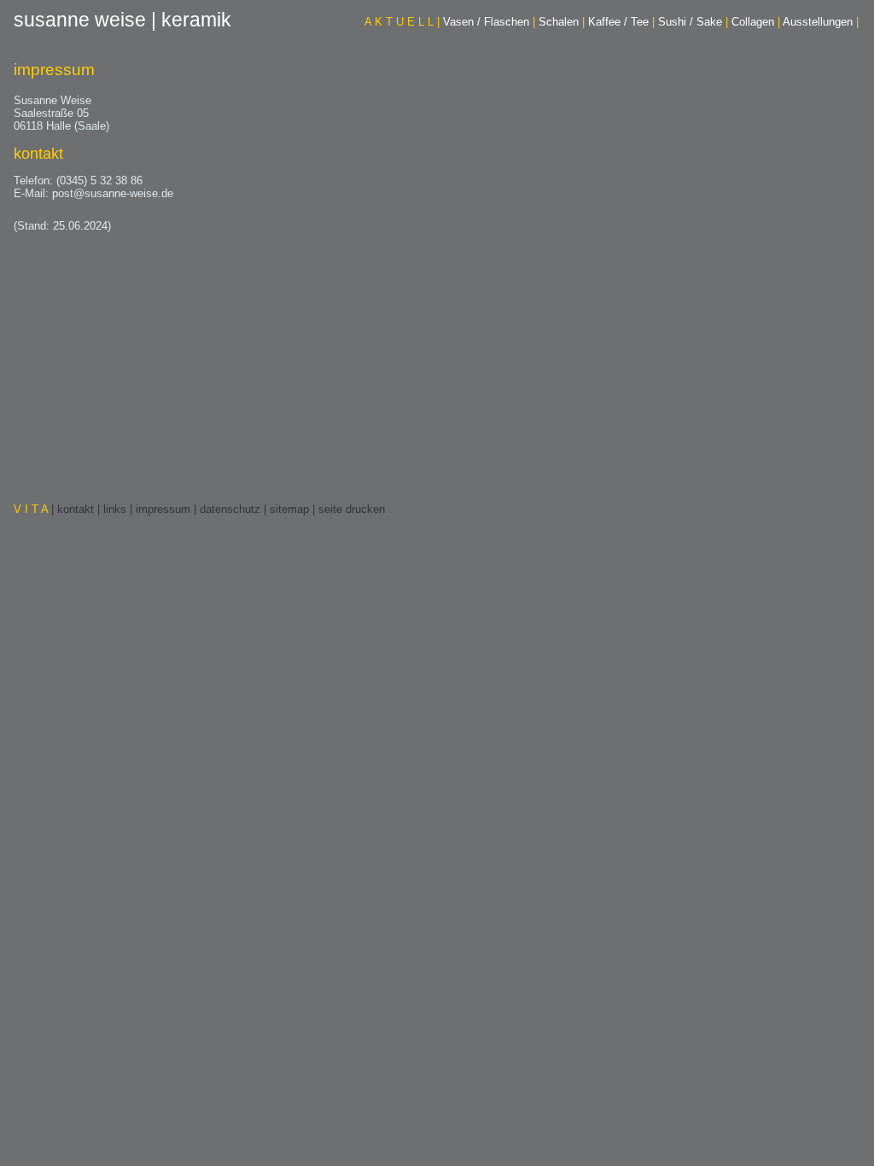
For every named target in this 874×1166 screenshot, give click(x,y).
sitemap (289, 509)
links (114, 509)
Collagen (755, 21)
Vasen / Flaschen (489, 21)
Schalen (562, 21)
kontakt (75, 509)
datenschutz (230, 509)
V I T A (32, 509)
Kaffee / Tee (621, 21)
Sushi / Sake (693, 21)
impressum (163, 509)
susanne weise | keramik (122, 20)
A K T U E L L (402, 21)
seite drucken (351, 509)
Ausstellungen (821, 21)
